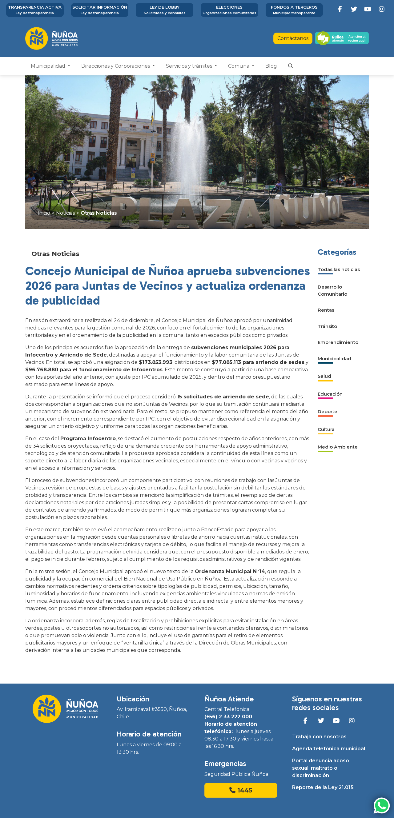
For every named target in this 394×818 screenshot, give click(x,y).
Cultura (326, 429)
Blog (271, 66)
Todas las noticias (339, 269)
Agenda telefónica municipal (328, 749)
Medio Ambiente (338, 447)
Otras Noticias (99, 213)
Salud (324, 376)
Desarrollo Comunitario (332, 290)
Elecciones (229, 10)
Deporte (327, 411)
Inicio (44, 213)
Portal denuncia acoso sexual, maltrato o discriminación (320, 768)
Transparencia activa (35, 10)
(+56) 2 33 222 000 (228, 717)
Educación (330, 394)
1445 (243, 790)
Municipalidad (48, 66)
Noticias (65, 213)
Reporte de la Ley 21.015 (323, 787)
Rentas (326, 310)
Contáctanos (292, 38)
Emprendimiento (338, 342)
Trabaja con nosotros (319, 737)
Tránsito (327, 326)
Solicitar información (99, 10)
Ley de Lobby (165, 10)
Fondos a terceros (294, 10)
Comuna (239, 66)
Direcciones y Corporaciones (116, 66)
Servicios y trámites (189, 66)
